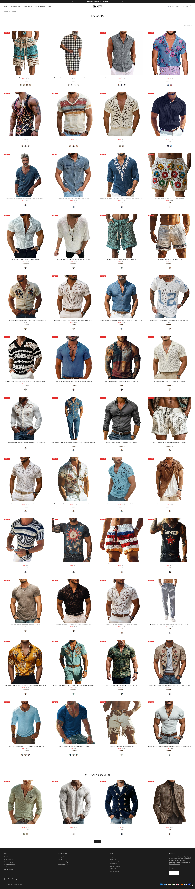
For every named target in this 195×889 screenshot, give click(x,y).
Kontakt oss (113, 859)
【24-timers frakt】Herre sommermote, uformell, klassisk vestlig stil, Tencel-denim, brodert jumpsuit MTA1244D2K (73, 442)
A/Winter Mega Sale (15, 6)
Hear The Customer (8, 869)
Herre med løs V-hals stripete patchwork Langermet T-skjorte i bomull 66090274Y (25, 198)
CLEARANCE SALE (40, 6)
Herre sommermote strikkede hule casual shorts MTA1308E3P (169, 198)
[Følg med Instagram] (8, 879)
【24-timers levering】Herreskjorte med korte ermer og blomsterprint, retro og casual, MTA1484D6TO (25, 685)
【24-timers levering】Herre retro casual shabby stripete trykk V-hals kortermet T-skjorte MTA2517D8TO (73, 138)
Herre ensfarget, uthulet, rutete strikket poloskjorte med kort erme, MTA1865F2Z (73, 320)
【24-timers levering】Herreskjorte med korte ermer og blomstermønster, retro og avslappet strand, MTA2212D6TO (73, 503)
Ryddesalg (14, 11)
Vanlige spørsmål (114, 856)
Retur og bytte (61, 856)
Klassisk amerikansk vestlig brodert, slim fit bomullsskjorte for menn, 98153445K (25, 442)
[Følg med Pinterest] (12, 879)
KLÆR (5, 6)
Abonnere (174, 873)
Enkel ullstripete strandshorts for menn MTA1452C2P (169, 259)
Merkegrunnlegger (8, 859)
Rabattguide (113, 868)
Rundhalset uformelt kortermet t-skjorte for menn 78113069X (25, 624)
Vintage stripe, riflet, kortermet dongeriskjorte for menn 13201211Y (73, 198)
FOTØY (49, 6)
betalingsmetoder (62, 867)
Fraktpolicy (60, 859)
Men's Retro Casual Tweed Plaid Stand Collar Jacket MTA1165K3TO (169, 825)
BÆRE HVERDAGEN (27, 6)
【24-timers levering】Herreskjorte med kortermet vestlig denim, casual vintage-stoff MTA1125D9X (25, 320)
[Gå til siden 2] (102, 762)
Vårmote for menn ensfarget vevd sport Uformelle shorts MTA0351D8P (169, 442)
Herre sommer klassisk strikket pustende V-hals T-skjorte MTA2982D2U (169, 381)
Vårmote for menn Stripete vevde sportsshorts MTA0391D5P (121, 564)
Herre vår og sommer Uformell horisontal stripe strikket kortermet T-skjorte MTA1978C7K (25, 564)
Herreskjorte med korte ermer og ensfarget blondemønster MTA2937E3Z (25, 503)
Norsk (177, 6)
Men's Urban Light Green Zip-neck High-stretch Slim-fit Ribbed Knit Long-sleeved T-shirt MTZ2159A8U (25, 826)
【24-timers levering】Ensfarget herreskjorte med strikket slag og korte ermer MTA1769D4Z (121, 138)
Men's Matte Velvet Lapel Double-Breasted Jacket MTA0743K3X (121, 825)
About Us (6, 856)
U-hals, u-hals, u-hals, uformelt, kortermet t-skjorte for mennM (73, 746)
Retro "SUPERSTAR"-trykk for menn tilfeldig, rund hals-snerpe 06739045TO (169, 564)
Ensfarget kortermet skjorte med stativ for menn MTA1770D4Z (25, 259)
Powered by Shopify (18, 884)
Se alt (97, 841)
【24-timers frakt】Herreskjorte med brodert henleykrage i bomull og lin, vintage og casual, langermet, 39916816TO (121, 199)
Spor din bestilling (114, 871)
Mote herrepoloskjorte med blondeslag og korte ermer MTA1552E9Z (121, 624)
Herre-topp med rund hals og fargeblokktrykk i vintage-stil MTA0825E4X (121, 381)
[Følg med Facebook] (4, 879)
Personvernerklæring (63, 862)
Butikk (8, 11)
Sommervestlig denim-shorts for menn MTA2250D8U (122, 746)
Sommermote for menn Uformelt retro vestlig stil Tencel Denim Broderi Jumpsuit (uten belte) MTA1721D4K (73, 685)
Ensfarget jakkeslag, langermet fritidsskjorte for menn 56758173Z (121, 442)
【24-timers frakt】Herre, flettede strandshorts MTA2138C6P (25, 77)
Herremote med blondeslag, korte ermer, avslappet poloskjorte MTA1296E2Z (73, 624)
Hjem (5, 11)
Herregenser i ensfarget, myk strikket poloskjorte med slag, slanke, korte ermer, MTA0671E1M (169, 138)
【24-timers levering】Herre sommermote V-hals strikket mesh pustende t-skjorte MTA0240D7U (121, 503)
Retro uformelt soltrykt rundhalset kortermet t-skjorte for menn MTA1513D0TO (73, 564)
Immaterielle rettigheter (9, 864)
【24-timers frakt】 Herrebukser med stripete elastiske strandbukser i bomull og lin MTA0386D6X (169, 625)
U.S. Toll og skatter (8, 867)
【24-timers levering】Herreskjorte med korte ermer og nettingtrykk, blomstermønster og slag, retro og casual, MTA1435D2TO (169, 77)
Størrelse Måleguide (115, 866)
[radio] (20, 85)
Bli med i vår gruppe (9, 862)
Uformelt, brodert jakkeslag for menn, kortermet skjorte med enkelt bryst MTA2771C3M (169, 685)
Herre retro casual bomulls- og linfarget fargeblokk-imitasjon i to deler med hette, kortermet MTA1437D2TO (169, 503)
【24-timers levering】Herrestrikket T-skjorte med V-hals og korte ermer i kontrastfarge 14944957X (25, 381)
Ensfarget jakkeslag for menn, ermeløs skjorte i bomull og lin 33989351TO (121, 77)
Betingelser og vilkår (63, 864)
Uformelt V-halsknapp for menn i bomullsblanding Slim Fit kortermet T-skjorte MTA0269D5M (169, 746)
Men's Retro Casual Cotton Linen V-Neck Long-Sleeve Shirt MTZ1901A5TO (73, 825)
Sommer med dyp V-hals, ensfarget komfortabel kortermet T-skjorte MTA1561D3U (73, 381)
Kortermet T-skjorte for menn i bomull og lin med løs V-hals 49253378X (73, 259)
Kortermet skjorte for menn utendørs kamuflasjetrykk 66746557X (121, 685)
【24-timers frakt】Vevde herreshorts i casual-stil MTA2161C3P (121, 259)
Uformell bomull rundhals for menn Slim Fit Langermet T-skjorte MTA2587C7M (25, 746)
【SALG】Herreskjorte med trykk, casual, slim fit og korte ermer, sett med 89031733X (73, 77)
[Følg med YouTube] (16, 879)
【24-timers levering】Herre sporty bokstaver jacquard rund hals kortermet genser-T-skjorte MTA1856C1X (169, 320)
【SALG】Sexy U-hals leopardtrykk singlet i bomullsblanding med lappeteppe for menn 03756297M (25, 138)
